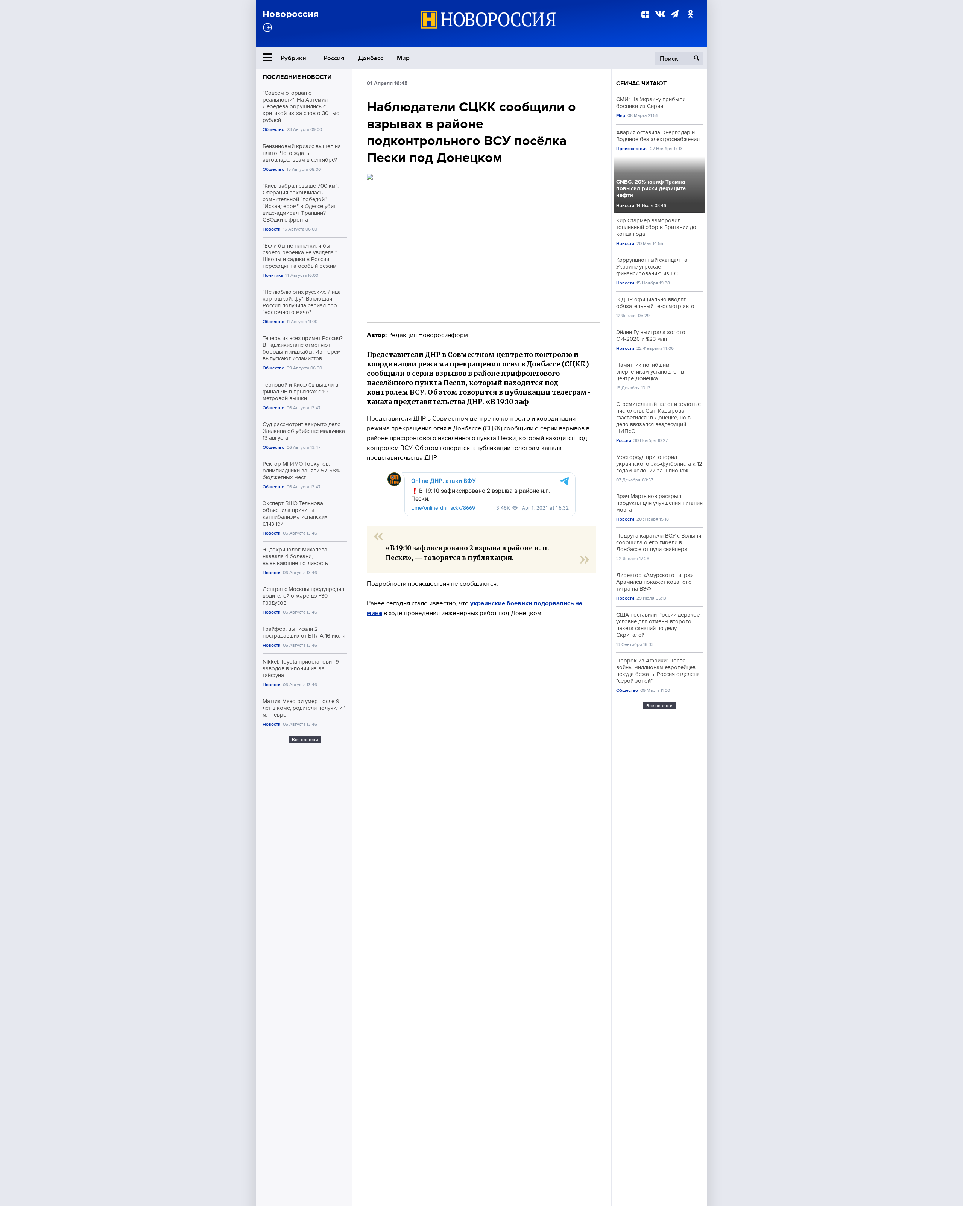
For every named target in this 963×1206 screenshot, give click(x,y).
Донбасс (370, 58)
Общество (273, 129)
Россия (334, 58)
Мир (403, 58)
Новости (272, 229)
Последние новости (297, 77)
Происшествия (632, 148)
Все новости (305, 739)
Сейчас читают (641, 83)
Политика (273, 275)
